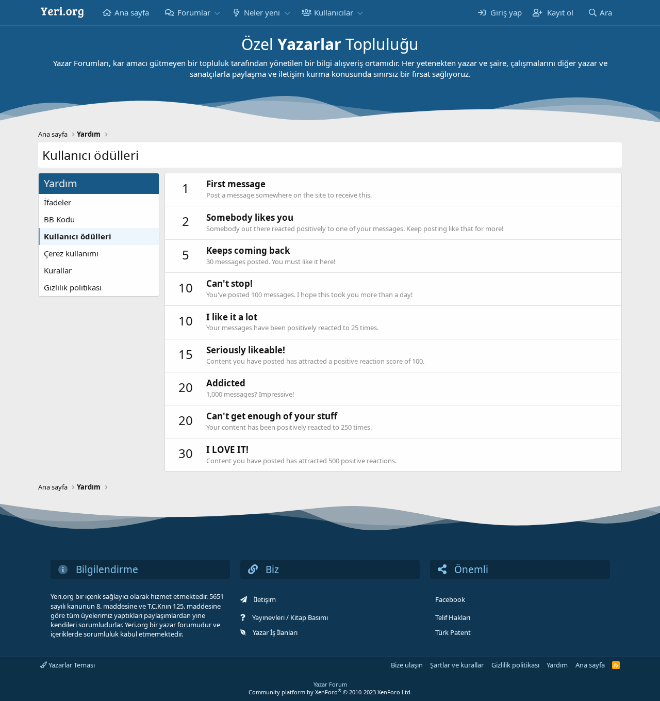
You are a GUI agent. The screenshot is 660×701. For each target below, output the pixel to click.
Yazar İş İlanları (275, 632)
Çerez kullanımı (71, 253)
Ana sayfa (131, 12)
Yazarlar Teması (71, 665)
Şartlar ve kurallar (457, 665)
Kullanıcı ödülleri (77, 236)
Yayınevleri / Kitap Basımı (290, 617)
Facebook (450, 599)
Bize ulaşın (407, 665)
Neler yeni (262, 12)
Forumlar (193, 12)
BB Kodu (59, 219)
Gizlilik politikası (73, 287)
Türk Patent (453, 632)
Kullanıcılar (333, 12)
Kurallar (58, 270)
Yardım (557, 665)
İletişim (265, 599)
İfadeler (57, 202)
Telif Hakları (452, 617)
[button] (217, 12)
